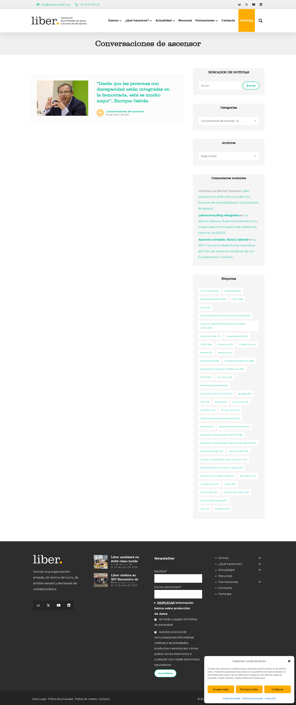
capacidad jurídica (237, 336)
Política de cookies (231, 698)
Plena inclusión (239, 451)
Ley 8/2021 (207, 410)
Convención (225, 344)
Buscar (251, 85)
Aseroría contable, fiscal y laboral (223, 239)
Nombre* (160, 571)
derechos (225, 352)
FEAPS (206, 377)
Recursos (225, 576)
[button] (289, 661)
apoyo (205, 307)
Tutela (230, 484)
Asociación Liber (210, 336)
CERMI (206, 344)
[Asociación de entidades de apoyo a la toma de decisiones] (60, 21)
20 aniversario (209, 291)
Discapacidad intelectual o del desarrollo (222, 369)
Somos (223, 558)
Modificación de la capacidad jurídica (220, 418)
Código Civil (247, 344)
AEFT (237, 299)
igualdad (244, 393)
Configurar (277, 689)
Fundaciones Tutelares (214, 385)
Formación (224, 377)
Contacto (225, 588)
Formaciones (228, 582)
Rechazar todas (249, 689)
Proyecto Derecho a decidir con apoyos (221, 467)
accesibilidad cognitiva (213, 299)
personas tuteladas (211, 451)
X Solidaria (222, 508)
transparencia (209, 484)
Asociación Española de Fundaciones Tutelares (225, 315)
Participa (224, 594)
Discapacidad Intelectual (239, 360)
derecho (206, 352)
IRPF (204, 402)
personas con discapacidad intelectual (221, 434)
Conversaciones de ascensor (125, 111)
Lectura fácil (241, 402)
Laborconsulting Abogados (218, 215)
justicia (221, 402)
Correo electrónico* (167, 587)
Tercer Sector (248, 476)
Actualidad (226, 570)
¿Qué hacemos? (230, 564)
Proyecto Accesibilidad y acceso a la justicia (223, 459)
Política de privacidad (252, 698)
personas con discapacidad (234, 426)
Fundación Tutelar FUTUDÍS (216, 393)
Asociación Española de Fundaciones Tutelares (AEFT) (222, 325)
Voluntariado (209, 492)
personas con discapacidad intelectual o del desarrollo (228, 443)
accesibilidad (233, 291)
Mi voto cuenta (230, 410)
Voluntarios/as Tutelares (213, 500)
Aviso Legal (270, 698)
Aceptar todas (221, 689)
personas (206, 426)
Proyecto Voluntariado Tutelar (217, 476)
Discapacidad (209, 360)
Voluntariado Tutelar (236, 492)
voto (204, 508)
